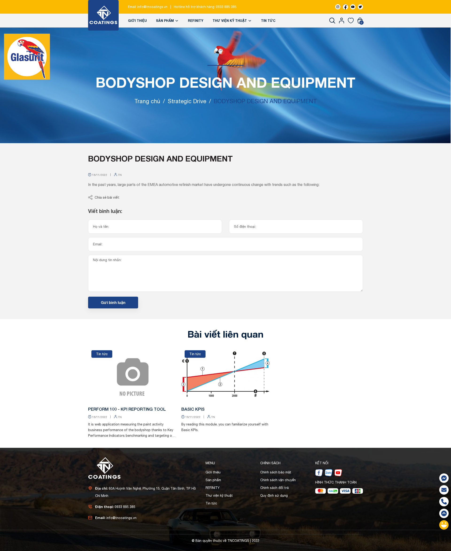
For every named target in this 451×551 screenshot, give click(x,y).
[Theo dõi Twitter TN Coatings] (360, 6)
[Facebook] (319, 472)
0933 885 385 (226, 7)
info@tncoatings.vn (152, 7)
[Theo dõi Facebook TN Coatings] (345, 6)
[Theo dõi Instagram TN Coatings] (337, 6)
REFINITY (195, 21)
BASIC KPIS (193, 409)
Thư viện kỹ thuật (230, 21)
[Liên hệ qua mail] (444, 490)
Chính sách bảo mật (275, 472)
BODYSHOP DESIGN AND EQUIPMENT (160, 158)
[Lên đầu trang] (444, 513)
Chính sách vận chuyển (278, 480)
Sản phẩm (165, 21)
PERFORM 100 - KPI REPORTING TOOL (127, 409)
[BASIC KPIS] (225, 374)
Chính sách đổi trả (274, 488)
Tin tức (268, 21)
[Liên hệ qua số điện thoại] (444, 501)
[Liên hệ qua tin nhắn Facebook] (444, 478)
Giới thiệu (137, 21)
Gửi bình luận (113, 302)
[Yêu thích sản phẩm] (351, 20)
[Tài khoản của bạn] (342, 20)
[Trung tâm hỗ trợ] (444, 525)
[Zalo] (328, 472)
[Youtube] (338, 472)
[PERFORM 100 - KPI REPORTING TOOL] (132, 374)
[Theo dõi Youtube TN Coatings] (352, 6)
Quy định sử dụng (274, 495)
